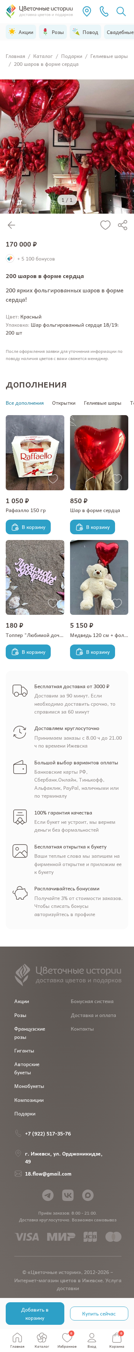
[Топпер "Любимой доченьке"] (35, 577)
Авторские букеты (26, 1068)
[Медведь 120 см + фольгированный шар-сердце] (99, 577)
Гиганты (24, 1050)
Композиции (29, 1100)
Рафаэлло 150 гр (26, 510)
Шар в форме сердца (95, 510)
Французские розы (29, 1032)
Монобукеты (29, 1086)
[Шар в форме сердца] (99, 452)
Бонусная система (92, 1001)
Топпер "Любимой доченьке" (40, 635)
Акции (21, 1001)
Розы (20, 1015)
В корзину (33, 527)
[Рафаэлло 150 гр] (35, 452)
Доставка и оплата (93, 1015)
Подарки (24, 1113)
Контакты (82, 1028)
